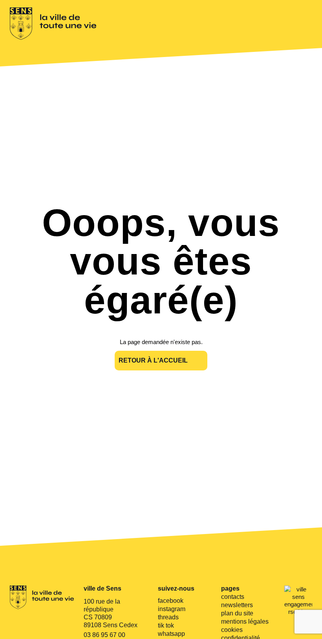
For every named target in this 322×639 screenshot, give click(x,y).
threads (168, 617)
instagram (171, 609)
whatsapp (171, 633)
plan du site (237, 613)
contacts (232, 596)
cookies (232, 629)
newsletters (237, 605)
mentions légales (245, 621)
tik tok (166, 625)
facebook (170, 600)
